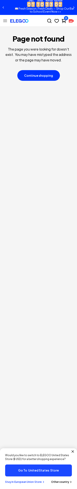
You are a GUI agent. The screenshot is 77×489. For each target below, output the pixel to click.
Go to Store (38, 470)
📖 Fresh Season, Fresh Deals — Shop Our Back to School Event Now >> (41, 10)
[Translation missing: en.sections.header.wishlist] (56, 21)
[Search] (49, 21)
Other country (60, 481)
